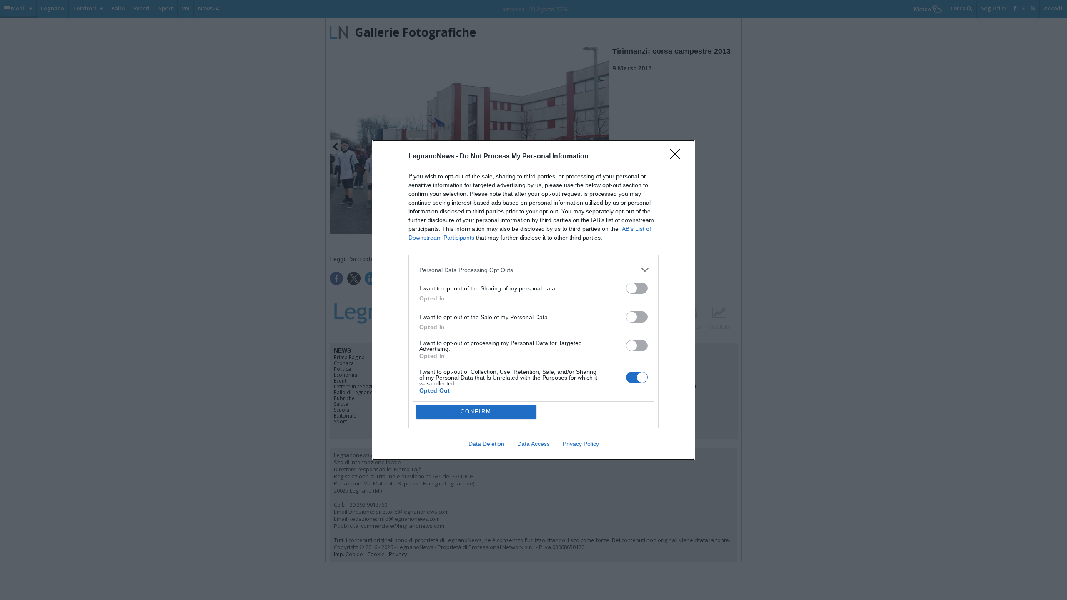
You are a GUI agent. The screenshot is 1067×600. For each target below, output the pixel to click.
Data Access (533, 443)
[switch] (637, 288)
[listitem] (533, 269)
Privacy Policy (581, 443)
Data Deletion (486, 443)
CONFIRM (476, 411)
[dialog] (533, 300)
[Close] (678, 157)
